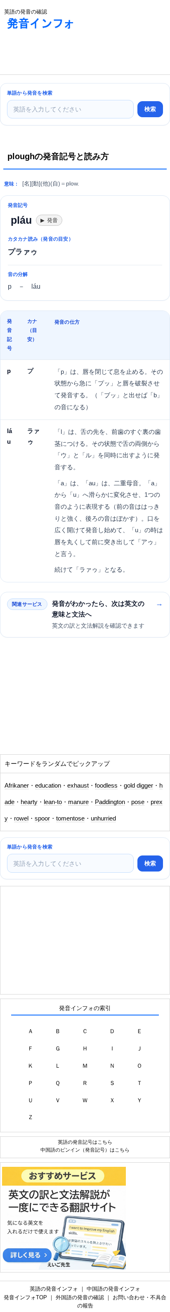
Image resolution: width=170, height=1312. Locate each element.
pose (137, 802)
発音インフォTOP (25, 1297)
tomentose (70, 818)
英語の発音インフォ (54, 1289)
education (48, 785)
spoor (42, 818)
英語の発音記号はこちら (85, 1142)
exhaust (78, 785)
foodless (106, 785)
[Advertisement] (66, 53)
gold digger (138, 785)
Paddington (110, 802)
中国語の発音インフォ (113, 1289)
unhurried (103, 818)
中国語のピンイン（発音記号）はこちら (85, 1149)
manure (78, 802)
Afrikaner (17, 785)
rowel (21, 818)
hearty (29, 802)
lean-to (53, 802)
